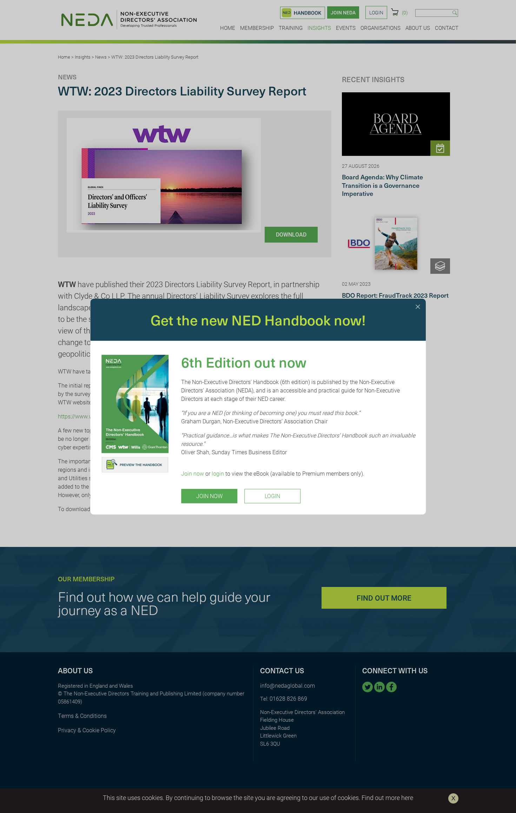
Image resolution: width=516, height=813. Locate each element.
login (218, 473)
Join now (192, 473)
